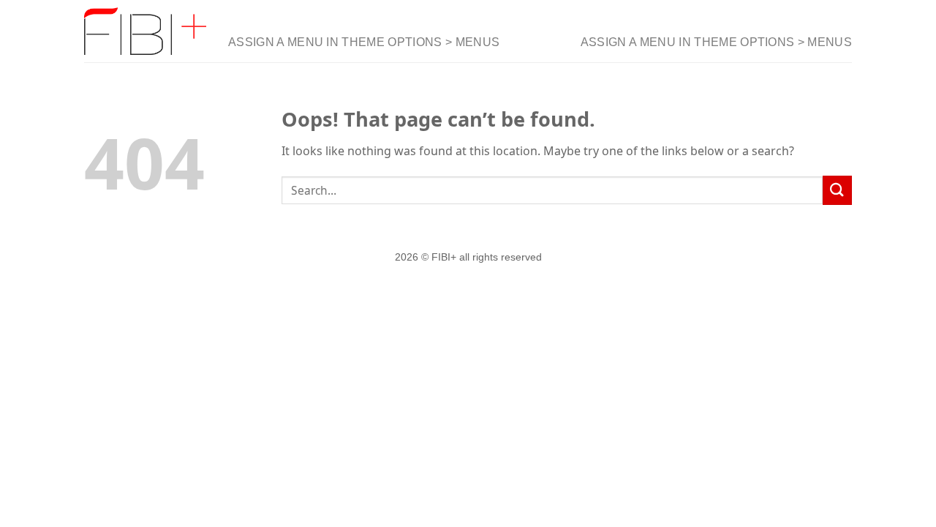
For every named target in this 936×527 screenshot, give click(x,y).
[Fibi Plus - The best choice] (145, 31)
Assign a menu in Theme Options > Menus (363, 42)
